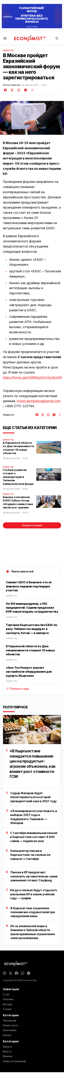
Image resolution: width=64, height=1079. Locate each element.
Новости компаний (14, 1061)
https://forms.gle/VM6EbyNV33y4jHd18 (32, 377)
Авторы (7, 1004)
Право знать (10, 1025)
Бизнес (7, 1035)
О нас (6, 994)
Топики (7, 1009)
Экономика (9, 1030)
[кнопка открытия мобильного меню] (5, 38)
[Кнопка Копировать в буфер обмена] (31, 90)
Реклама (8, 999)
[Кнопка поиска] (57, 38)
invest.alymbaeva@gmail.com (39, 401)
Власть (7, 1051)
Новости (8, 50)
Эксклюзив (9, 1020)
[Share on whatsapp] (18, 90)
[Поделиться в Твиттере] (11, 90)
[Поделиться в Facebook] (5, 90)
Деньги (7, 1046)
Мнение (7, 1056)
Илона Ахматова (11, 85)
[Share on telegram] (25, 90)
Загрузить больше (32, 525)
